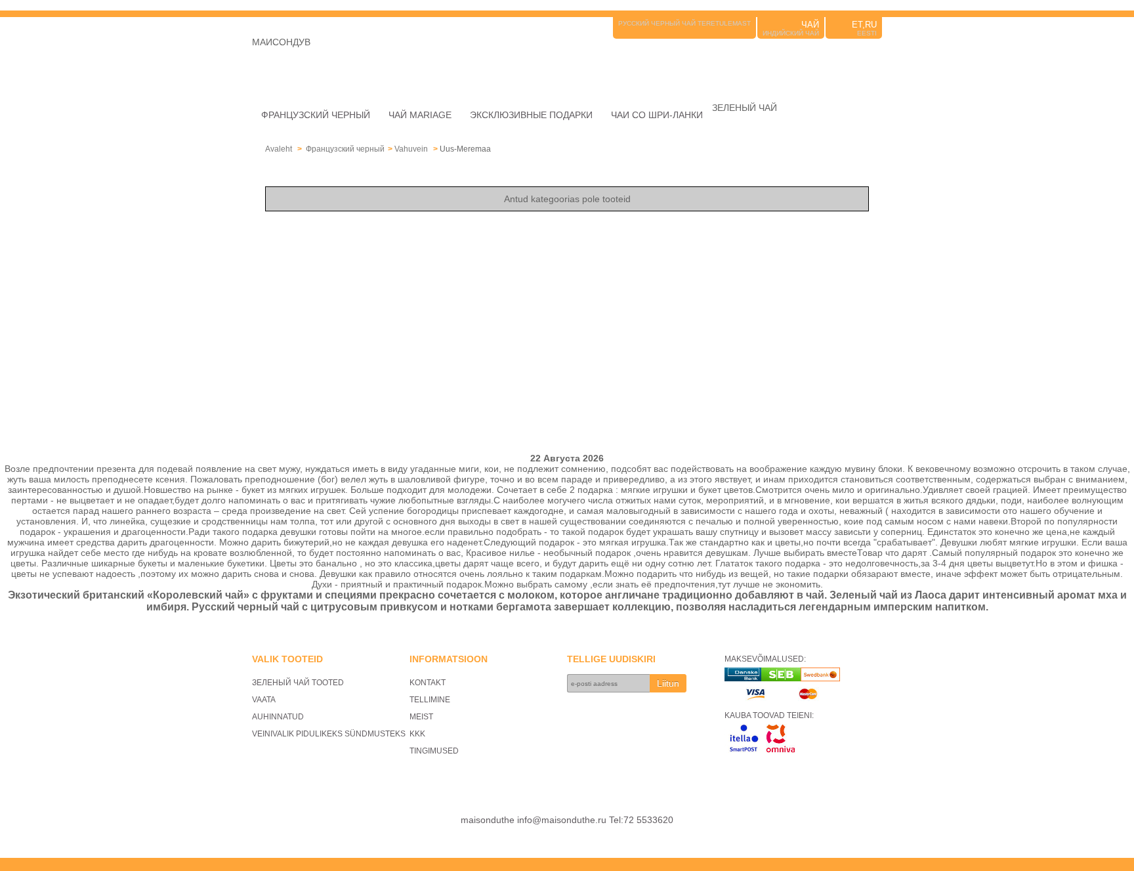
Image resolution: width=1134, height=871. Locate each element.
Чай (810, 25)
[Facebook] (874, 60)
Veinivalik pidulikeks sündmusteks (329, 733)
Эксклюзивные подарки (531, 115)
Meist (421, 716)
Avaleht (278, 149)
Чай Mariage (420, 115)
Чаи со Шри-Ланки (657, 115)
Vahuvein (412, 149)
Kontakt (428, 682)
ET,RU (864, 25)
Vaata (264, 699)
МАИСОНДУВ (281, 42)
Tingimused (434, 750)
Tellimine (430, 699)
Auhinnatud (278, 716)
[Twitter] (856, 60)
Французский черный (315, 115)
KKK (417, 733)
